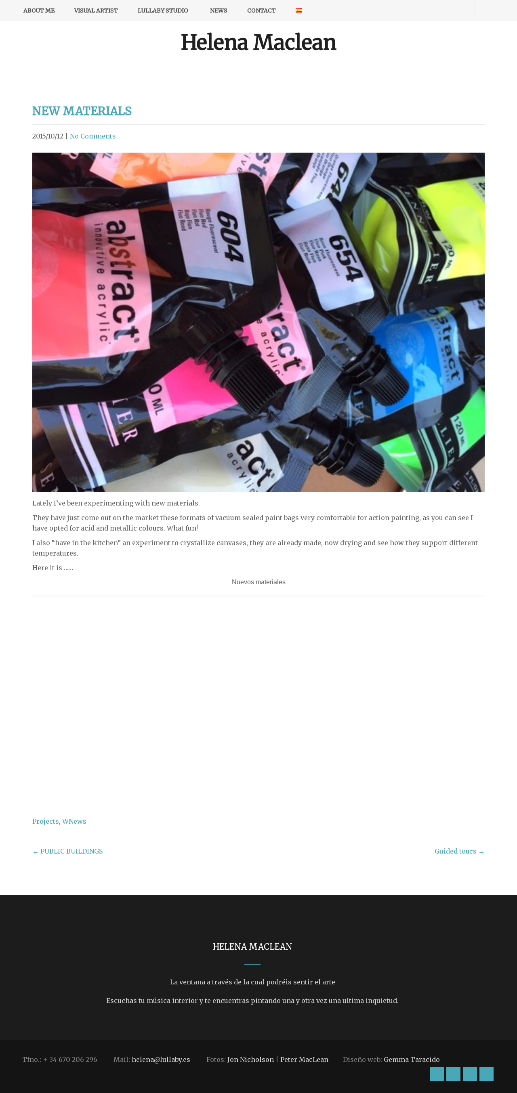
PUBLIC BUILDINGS (67, 851)
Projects (45, 821)
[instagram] (417, 10)
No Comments (93, 136)
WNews (74, 821)
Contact (261, 10)
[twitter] (445, 10)
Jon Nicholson (250, 1059)
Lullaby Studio (163, 10)
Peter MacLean (304, 1059)
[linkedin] (459, 10)
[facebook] (431, 10)
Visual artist (96, 10)
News (218, 10)
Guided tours (460, 851)
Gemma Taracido (412, 1059)
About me (39, 10)
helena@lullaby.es (161, 1059)
